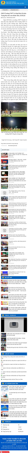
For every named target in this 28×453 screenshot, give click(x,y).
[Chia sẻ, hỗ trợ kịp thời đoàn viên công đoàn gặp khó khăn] (4, 248)
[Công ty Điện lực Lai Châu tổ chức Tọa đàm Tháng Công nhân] (4, 273)
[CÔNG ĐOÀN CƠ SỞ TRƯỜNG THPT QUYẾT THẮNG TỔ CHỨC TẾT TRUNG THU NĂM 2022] (4, 155)
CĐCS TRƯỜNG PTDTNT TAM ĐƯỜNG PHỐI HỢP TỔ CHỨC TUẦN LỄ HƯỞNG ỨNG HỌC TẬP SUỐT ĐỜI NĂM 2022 (17, 173)
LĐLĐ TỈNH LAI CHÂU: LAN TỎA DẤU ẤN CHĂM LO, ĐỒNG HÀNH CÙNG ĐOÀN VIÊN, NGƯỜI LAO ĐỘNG (17, 388)
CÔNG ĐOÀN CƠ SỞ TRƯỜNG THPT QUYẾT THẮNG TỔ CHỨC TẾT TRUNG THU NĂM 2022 (18, 155)
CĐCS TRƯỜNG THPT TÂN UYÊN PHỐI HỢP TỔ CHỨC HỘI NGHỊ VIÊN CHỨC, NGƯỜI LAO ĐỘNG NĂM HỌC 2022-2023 (17, 179)
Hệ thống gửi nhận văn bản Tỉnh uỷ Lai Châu (13, 379)
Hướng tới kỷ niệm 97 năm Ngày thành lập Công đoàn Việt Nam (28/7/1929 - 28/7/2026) (17, 407)
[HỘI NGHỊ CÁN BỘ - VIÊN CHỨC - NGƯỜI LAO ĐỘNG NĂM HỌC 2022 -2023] (4, 161)
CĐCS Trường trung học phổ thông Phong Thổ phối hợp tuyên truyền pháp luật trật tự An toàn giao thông (18, 167)
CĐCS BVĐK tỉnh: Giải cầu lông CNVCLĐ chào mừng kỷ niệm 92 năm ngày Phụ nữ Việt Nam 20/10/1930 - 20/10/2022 (17, 211)
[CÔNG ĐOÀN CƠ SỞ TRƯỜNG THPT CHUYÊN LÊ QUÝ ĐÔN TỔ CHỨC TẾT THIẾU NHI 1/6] (4, 254)
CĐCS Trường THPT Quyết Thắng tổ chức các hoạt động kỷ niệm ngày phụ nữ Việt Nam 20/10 (18, 198)
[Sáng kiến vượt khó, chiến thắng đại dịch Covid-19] (4, 243)
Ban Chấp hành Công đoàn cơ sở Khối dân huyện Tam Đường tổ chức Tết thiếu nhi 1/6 (18, 260)
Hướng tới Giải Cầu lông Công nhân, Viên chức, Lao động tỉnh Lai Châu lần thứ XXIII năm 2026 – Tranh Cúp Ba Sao (18, 303)
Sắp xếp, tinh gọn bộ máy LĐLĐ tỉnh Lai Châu (17, 347)
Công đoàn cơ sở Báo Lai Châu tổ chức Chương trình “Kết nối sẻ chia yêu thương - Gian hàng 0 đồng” (18, 223)
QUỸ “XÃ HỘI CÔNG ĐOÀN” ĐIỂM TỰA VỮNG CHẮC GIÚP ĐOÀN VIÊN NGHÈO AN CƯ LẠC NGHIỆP (17, 309)
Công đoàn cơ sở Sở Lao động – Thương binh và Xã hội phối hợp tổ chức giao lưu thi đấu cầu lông (18, 230)
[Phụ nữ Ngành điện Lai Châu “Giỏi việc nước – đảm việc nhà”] (4, 192)
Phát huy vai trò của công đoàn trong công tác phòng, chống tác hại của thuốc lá (17, 236)
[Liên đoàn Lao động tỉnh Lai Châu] (3, 2)
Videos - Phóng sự (10, 315)
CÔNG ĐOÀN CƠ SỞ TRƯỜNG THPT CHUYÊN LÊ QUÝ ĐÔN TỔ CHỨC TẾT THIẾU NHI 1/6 (16, 254)
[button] (14, 324)
